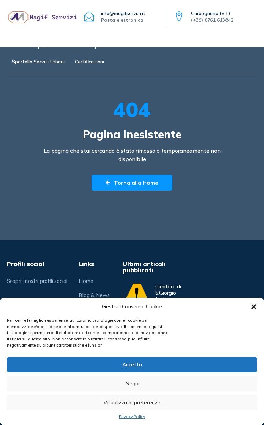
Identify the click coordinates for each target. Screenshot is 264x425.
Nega (132, 383)
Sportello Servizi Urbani (38, 62)
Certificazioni (89, 62)
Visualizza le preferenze (132, 402)
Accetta (132, 364)
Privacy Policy (132, 416)
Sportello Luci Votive (58, 46)
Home (18, 46)
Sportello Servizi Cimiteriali (122, 46)
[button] (253, 306)
